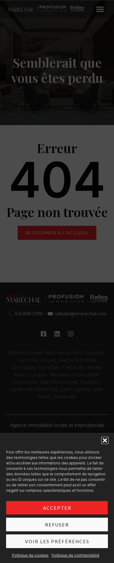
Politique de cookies (30, 555)
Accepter (57, 508)
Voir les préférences (57, 541)
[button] (105, 440)
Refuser (57, 524)
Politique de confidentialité (75, 555)
